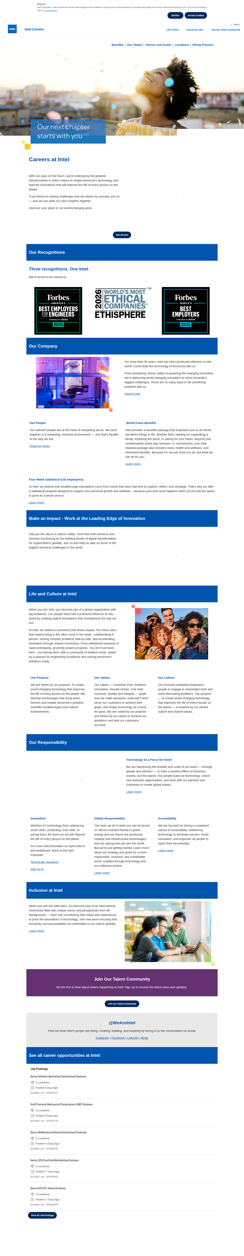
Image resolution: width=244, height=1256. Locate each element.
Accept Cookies (196, 15)
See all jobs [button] (122, 235)
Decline (175, 15)
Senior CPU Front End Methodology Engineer (54, 1160)
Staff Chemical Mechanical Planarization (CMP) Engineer (61, 1104)
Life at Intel (172, 29)
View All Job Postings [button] (42, 1215)
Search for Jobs (195, 29)
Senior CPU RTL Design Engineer (48, 1188)
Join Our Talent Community (225, 29)
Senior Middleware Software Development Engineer (58, 1132)
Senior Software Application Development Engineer (58, 1076)
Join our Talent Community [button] (122, 1003)
